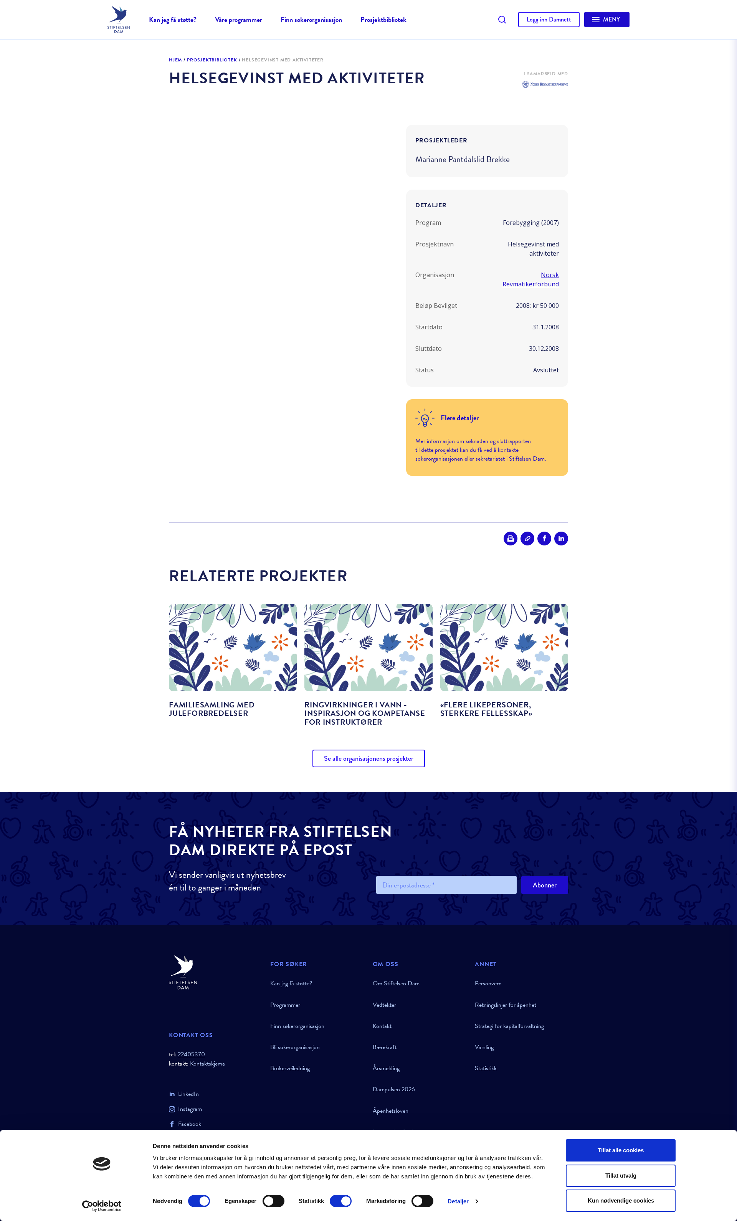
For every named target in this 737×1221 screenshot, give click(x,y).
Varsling (484, 1047)
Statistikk (486, 1068)
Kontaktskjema (207, 1063)
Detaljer (458, 1201)
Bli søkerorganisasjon (295, 1047)
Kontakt (382, 1026)
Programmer (285, 1005)
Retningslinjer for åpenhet (505, 1005)
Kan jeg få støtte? (173, 19)
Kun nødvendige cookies (621, 1200)
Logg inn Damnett (549, 19)
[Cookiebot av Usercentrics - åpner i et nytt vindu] (102, 1206)
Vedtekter (384, 1005)
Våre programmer (238, 19)
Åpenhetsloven (390, 1110)
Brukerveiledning (290, 1068)
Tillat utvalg (620, 1175)
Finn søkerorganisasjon (311, 19)
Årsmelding (386, 1068)
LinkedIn (188, 1094)
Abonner (545, 885)
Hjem (175, 60)
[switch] (273, 1201)
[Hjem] (215, 972)
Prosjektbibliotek (383, 19)
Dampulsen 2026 (394, 1089)
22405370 (191, 1054)
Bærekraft (385, 1047)
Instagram (190, 1109)
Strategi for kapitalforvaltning (509, 1026)
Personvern (488, 983)
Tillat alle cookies (621, 1150)
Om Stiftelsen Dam (396, 983)
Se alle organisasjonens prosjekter (368, 758)
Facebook (189, 1123)
